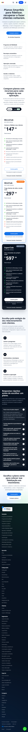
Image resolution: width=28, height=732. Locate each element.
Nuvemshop (4, 574)
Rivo (3, 705)
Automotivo (4, 644)
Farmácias (4, 623)
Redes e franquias (6, 635)
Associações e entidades (7, 653)
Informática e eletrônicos (7, 646)
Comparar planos (14, 33)
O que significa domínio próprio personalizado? (11, 459)
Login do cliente (5, 685)
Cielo (3, 595)
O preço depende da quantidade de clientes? (12, 424)
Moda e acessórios (6, 625)
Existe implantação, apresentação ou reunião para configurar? (12, 429)
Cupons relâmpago (6, 612)
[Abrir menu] (25, 2)
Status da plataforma (6, 682)
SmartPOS (4, 598)
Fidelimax (4, 702)
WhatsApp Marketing (6, 542)
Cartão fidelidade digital (7, 528)
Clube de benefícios (6, 525)
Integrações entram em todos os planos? (11, 434)
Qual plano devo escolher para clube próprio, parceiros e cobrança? (11, 464)
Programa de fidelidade (7, 516)
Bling (3, 586)
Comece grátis (14, 169)
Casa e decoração (6, 667)
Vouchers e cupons (6, 523)
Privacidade (14, 721)
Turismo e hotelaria (6, 663)
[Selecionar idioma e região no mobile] (16, 2)
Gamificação (4, 537)
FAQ (3, 678)
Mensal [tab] (9, 109)
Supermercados (5, 618)
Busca (3, 689)
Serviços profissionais (6, 658)
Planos (3, 687)
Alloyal (3, 716)
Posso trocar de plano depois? (11, 409)
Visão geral (4, 570)
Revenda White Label (6, 544)
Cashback (4, 557)
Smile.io (3, 695)
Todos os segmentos (6, 670)
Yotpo (3, 698)
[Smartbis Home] (2, 2)
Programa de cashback (7, 519)
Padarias (4, 639)
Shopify (3, 572)
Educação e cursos (6, 656)
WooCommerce (5, 577)
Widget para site (5, 600)
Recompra (4, 562)
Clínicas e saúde (5, 642)
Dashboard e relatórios (7, 546)
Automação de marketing (7, 539)
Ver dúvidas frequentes (14, 37)
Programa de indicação (7, 535)
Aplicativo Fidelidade (6, 530)
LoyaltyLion (4, 700)
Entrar (21, 2)
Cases (3, 608)
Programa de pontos (6, 521)
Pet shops (4, 637)
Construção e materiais (7, 649)
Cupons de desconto (6, 610)
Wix (2, 579)
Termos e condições (6, 724)
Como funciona (5, 675)
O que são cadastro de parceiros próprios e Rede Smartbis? (11, 439)
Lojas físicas (4, 630)
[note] (7, 508)
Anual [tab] (16, 109)
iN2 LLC (14, 724)
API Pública (4, 602)
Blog (3, 552)
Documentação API (6, 680)
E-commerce (4, 632)
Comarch (4, 714)
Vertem (3, 712)
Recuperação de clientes (7, 532)
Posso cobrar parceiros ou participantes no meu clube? (10, 454)
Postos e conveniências (7, 665)
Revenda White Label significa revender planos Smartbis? (11, 444)
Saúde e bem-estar (6, 660)
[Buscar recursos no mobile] (13, 2)
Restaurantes (5, 621)
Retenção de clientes (6, 559)
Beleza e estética (5, 628)
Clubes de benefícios (6, 651)
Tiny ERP (4, 588)
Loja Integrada (5, 581)
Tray (3, 584)
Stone (3, 593)
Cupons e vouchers (6, 564)
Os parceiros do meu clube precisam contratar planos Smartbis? (10, 449)
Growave (4, 707)
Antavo (3, 709)
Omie (3, 591)
